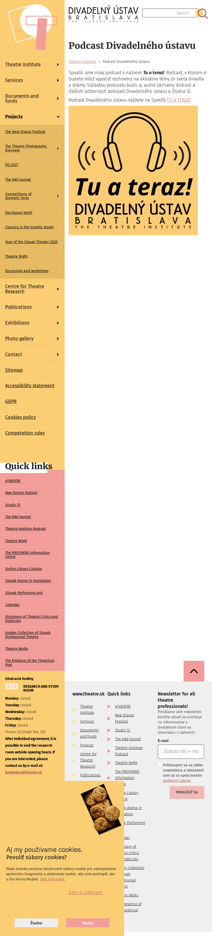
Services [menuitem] (87, 721)
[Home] (105, 13)
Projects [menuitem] (87, 745)
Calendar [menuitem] (12, 605)
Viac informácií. (52, 878)
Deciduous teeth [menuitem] (18, 213)
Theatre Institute (82, 61)
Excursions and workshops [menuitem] (27, 271)
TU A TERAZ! (179, 100)
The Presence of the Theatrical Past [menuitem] (29, 662)
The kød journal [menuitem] (18, 179)
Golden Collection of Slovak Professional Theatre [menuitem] (27, 635)
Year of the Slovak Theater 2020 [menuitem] (31, 242)
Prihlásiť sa (187, 792)
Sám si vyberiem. (86, 892)
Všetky (88, 922)
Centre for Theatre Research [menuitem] (88, 760)
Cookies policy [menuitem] (20, 417)
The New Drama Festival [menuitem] (25, 132)
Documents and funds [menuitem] (89, 733)
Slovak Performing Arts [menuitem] (24, 593)
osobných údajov (177, 780)
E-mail (163, 740)
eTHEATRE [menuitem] (12, 481)
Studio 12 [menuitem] (12, 505)
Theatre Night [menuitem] (16, 256)
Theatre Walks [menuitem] (16, 649)
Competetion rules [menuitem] (25, 433)
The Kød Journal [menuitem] (18, 517)
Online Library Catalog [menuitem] (23, 569)
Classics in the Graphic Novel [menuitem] (29, 227)
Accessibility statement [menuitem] (30, 385)
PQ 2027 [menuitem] (11, 165)
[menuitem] (32, 64)
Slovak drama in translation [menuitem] (28, 581)
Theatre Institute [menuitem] (87, 709)
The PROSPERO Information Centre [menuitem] (27, 555)
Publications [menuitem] (90, 775)
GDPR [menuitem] (11, 401)
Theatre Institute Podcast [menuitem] (25, 529)
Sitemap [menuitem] (14, 370)
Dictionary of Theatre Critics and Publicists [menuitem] (31, 619)
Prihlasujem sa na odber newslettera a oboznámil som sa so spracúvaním (183, 773)
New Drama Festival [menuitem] (21, 493)
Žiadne (36, 922)
